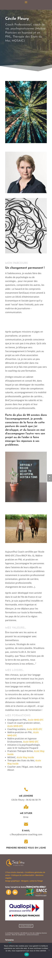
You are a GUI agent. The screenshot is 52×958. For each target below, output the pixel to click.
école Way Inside (25, 757)
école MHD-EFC (34, 729)
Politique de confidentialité (22, 875)
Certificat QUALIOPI (26, 926)
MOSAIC (11, 757)
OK (27, 954)
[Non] (49, 950)
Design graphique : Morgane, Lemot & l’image (24, 881)
